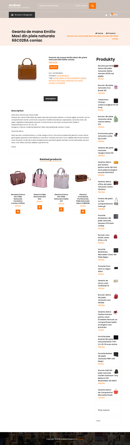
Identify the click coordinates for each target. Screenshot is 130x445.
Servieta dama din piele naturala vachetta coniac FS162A (18, 198)
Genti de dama (63, 75)
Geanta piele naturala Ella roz (40, 196)
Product (112, 33)
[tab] (51, 98)
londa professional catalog (75, 78)
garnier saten (58, 78)
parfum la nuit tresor (57, 80)
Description (51, 99)
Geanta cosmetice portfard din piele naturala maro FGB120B (83, 198)
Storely (81, 439)
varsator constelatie (57, 83)
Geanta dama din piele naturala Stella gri (61, 197)
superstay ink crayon (74, 80)
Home (100, 33)
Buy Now (53, 67)
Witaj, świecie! (104, 410)
